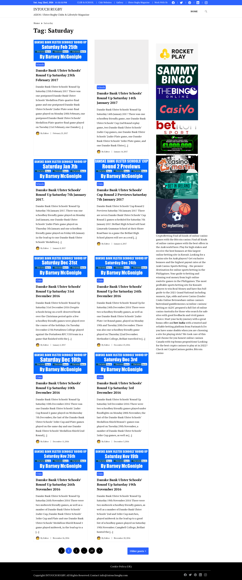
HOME (194, 11)
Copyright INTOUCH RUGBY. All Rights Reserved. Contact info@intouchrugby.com (80, 575)
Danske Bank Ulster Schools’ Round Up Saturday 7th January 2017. (61, 195)
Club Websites (105, 2)
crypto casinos (178, 345)
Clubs (100, 183)
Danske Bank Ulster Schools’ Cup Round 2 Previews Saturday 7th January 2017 (122, 195)
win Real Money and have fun (184, 288)
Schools (40, 64)
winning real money (167, 277)
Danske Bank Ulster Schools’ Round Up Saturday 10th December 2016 (58, 388)
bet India (179, 322)
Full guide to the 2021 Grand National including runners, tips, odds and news (181, 292)
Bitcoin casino (182, 239)
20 (91, 550)
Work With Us (160, 2)
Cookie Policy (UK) (121, 566)
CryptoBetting (164, 235)
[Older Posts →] (99, 550)
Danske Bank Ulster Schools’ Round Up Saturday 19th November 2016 (119, 484)
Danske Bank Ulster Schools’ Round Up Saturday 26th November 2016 (58, 484)
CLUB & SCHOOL (85, 2)
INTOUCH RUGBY (47, 9)
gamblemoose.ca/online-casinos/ (188, 303)
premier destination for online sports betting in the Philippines (180, 269)
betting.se (161, 307)
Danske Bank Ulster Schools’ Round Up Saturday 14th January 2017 (119, 98)
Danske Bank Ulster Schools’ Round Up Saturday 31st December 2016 (58, 291)
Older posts (137, 551)
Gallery (119, 2)
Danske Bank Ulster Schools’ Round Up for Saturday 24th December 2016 (119, 291)
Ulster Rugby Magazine (139, 2)
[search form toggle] (206, 11)
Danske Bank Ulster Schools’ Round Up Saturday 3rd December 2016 (119, 388)
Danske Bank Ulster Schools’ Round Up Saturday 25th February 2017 (58, 75)
